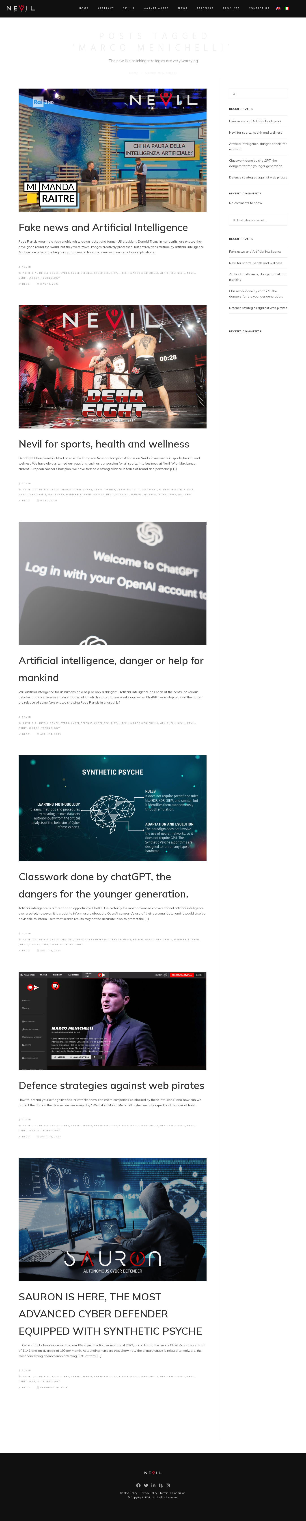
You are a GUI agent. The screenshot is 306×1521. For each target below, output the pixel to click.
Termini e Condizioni (173, 1493)
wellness (185, 494)
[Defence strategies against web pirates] (113, 1021)
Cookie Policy (128, 1493)
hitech (124, 273)
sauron (34, 278)
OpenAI (35, 944)
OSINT (23, 278)
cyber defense (82, 273)
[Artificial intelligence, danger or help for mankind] (113, 583)
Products (231, 9)
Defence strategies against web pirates (112, 1085)
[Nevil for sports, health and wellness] (113, 366)
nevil (191, 273)
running (122, 494)
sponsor (150, 494)
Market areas (156, 9)
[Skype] (160, 1487)
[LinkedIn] (153, 1487)
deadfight (149, 489)
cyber (64, 273)
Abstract (105, 9)
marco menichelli (144, 273)
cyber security (105, 273)
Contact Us (259, 9)
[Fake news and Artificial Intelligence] (113, 150)
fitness (164, 489)
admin (26, 267)
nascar (99, 494)
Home (83, 9)
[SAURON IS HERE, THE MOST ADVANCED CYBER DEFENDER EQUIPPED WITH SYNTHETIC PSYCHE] (113, 1219)
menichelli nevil (172, 273)
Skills (129, 9)
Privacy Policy (148, 1493)
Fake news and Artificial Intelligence (103, 227)
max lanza (56, 494)
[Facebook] (138, 1487)
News (183, 9)
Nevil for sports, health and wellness (104, 443)
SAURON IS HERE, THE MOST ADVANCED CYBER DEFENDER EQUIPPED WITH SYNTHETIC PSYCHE (110, 1313)
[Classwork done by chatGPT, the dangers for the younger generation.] (113, 808)
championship (71, 489)
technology (50, 278)
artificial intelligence (41, 273)
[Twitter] (146, 1487)
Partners (205, 9)
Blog (26, 284)
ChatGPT (66, 939)
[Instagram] (167, 1487)
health (176, 489)
